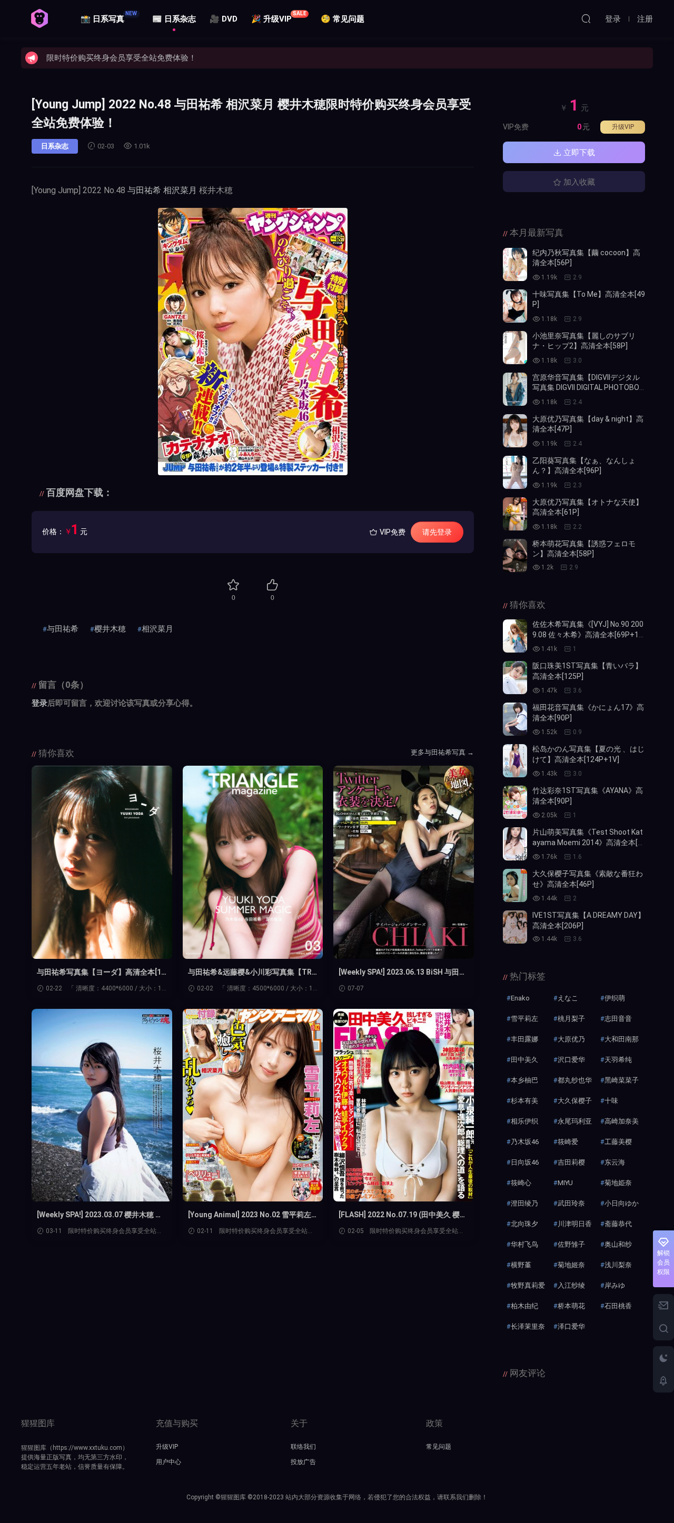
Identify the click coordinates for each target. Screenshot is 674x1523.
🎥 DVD (223, 19)
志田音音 (618, 1019)
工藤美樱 (618, 1142)
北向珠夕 (524, 1224)
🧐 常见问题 (342, 19)
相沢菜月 (180, 190)
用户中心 (168, 1462)
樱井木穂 (110, 629)
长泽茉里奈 (528, 1326)
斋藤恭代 (618, 1224)
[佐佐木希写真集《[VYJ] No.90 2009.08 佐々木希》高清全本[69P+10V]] (515, 636)
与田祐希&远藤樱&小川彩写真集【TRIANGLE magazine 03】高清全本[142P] (252, 972)
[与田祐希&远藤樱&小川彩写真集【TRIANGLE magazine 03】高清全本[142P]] (253, 862)
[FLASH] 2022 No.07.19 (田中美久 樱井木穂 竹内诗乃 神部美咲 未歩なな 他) (403, 1215)
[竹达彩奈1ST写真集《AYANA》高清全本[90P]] (515, 802)
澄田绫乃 (524, 1203)
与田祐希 (144, 190)
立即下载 (578, 152)
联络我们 (303, 1446)
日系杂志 (54, 146)
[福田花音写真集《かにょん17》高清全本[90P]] (515, 719)
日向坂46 (525, 1162)
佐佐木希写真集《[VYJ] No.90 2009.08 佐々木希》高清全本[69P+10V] (587, 634)
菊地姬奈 (571, 1265)
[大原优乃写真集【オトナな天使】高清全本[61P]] (515, 513)
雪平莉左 (524, 1019)
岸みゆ (614, 1285)
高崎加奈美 (621, 1121)
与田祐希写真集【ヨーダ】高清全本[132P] (101, 972)
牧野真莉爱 (528, 1285)
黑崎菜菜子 (621, 1080)
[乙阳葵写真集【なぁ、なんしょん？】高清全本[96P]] (515, 472)
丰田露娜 (524, 1039)
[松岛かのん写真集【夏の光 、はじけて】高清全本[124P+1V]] (515, 760)
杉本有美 (524, 1101)
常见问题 (438, 1446)
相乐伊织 (524, 1121)
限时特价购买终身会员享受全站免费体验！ (121, 58)
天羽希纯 (618, 1060)
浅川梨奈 (618, 1265)
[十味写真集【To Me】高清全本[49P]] (515, 306)
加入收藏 (578, 182)
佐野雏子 (571, 1244)
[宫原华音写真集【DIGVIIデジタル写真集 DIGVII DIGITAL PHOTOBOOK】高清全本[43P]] (515, 389)
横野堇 (521, 1265)
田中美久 (524, 1060)
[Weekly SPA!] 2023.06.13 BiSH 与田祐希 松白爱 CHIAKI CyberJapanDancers (403, 972)
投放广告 (303, 1462)
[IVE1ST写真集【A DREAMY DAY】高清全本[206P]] (515, 927)
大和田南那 (621, 1039)
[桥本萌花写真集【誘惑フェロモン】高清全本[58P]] (515, 555)
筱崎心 (521, 1183)
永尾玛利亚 (575, 1121)
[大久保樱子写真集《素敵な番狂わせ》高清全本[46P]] (515, 885)
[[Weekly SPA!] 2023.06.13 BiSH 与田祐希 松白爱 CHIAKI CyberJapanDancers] (403, 862)
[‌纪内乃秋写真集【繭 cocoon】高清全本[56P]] (515, 264)
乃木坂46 (525, 1142)
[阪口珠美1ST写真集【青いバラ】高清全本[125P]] (515, 677)
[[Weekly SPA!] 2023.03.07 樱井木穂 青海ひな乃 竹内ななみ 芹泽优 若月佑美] (102, 1105)
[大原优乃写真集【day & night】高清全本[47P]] (515, 430)
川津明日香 (575, 1224)
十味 (611, 1101)
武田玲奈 (571, 1203)
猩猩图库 (39, 18)
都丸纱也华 (575, 1080)
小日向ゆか (621, 1203)
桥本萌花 (571, 1306)
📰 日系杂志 (174, 19)
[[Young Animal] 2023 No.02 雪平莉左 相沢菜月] (253, 1105)
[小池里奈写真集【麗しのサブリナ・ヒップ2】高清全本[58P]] (515, 347)
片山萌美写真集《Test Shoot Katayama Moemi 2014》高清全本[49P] (587, 842)
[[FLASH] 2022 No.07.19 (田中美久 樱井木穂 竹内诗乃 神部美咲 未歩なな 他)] (403, 1105)
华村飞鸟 (524, 1244)
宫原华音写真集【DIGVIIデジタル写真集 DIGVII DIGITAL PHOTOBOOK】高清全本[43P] (588, 387)
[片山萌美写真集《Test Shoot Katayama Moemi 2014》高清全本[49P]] (515, 843)
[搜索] (586, 18)
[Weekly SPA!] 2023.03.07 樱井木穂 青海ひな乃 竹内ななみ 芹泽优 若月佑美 (100, 1215)
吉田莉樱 (571, 1162)
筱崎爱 (568, 1142)
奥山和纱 (618, 1244)
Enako (520, 998)
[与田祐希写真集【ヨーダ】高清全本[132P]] (102, 862)
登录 (39, 703)
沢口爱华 (571, 1060)
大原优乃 (571, 1039)
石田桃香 (618, 1306)
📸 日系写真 (109, 17)
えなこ (568, 998)
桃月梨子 (571, 1019)
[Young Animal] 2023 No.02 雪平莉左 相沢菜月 (249, 1215)
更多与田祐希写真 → (442, 752)
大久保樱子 (575, 1101)
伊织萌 (614, 998)
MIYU (565, 1183)
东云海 (614, 1162)
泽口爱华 (571, 1326)
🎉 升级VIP (278, 17)
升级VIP (623, 127)
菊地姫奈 (618, 1183)
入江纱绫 (571, 1285)
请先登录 (437, 532)
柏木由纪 (524, 1306)
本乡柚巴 (524, 1080)
